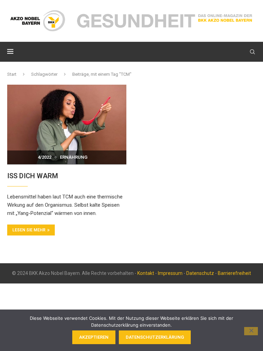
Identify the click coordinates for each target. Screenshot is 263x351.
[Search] (252, 52)
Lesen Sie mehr (29, 230)
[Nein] (251, 331)
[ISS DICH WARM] (66, 124)
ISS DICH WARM (32, 176)
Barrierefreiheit (234, 273)
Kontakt (145, 273)
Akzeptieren (94, 337)
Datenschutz (200, 273)
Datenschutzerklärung (155, 337)
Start (11, 74)
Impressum (170, 273)
